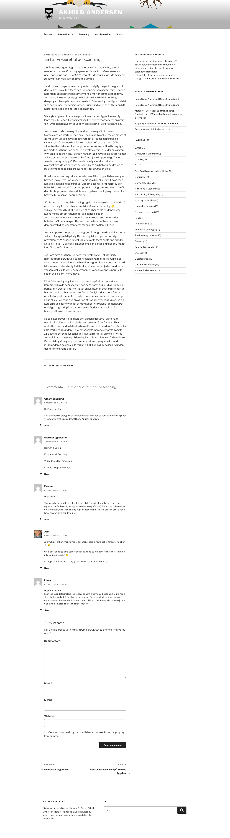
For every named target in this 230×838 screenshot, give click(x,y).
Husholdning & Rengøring (147, 194)
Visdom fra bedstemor (146, 270)
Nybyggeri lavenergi (145, 212)
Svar (46, 425)
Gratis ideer (140, 177)
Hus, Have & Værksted (146, 188)
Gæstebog (84, 34)
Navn (48, 683)
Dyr (136, 165)
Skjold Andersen (90, 12)
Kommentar (52, 640)
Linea (47, 580)
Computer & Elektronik (146, 153)
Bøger (138, 147)
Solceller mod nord (169, 99)
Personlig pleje (142, 223)
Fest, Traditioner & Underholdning (151, 171)
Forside (48, 34)
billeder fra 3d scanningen (59, 221)
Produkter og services (146, 235)
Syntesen (139, 252)
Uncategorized (142, 258)
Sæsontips (140, 241)
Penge (138, 217)
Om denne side (102, 34)
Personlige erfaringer (145, 229)
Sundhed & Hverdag (145, 247)
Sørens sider (64, 34)
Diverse (139, 159)
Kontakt (120, 34)
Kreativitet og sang (144, 206)
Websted (49, 716)
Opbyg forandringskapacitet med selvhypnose (158, 78)
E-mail (49, 699)
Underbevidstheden (145, 264)
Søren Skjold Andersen (77, 55)
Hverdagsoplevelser (145, 200)
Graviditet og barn (61, 366)
